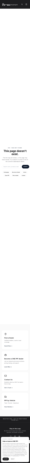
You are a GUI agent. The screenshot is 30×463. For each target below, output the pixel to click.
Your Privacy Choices (19, 454)
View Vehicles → (8, 406)
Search (25, 166)
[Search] (22, 4)
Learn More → (8, 367)
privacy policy (7, 455)
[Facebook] (15, 436)
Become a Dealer (16, 172)
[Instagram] (11, 436)
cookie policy (16, 455)
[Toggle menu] (26, 4)
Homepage (6, 172)
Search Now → (8, 346)
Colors (24, 172)
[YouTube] (19, 436)
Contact (23, 175)
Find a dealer (15, 175)
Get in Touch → (8, 387)
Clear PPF (7, 175)
